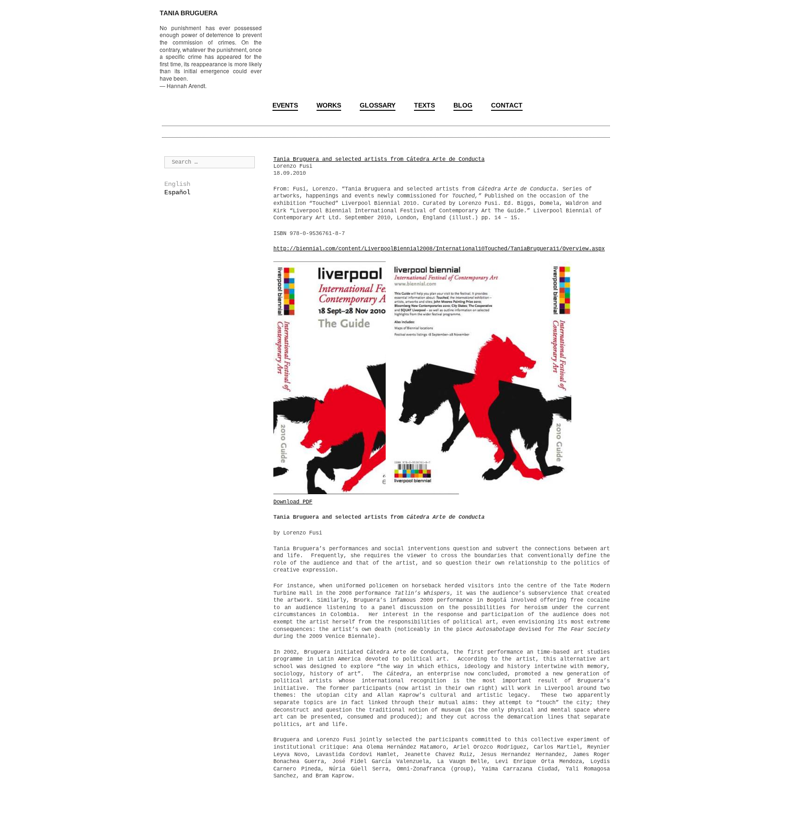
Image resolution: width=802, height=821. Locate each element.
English (177, 184)
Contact (507, 105)
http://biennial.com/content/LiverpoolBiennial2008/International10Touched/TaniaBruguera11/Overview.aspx (439, 249)
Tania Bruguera (189, 13)
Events (285, 105)
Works (329, 105)
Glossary (377, 105)
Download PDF (292, 502)
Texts (424, 105)
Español (177, 192)
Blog (462, 105)
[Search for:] (209, 161)
